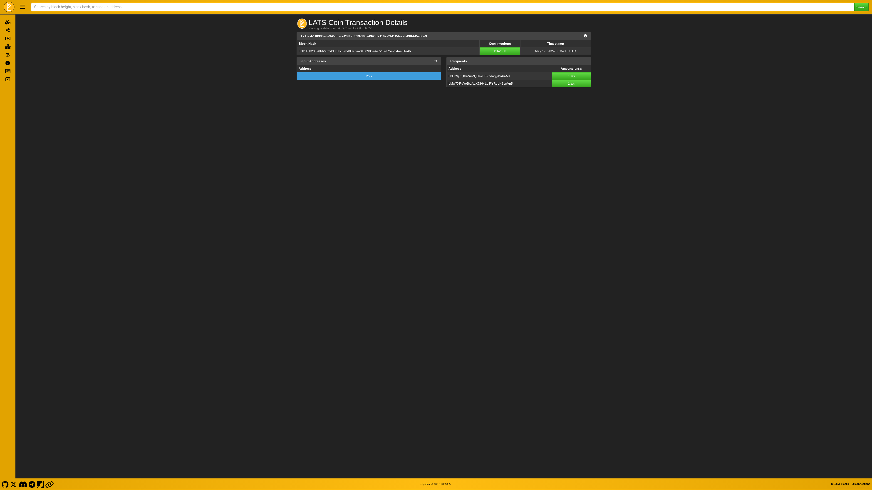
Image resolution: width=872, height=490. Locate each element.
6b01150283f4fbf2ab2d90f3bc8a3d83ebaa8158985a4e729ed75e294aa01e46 (355, 51)
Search (861, 7)
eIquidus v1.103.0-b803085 (436, 484)
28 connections (861, 484)
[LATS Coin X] (13, 484)
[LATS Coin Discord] (22, 484)
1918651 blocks (840, 484)
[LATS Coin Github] (5, 484)
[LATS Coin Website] (49, 484)
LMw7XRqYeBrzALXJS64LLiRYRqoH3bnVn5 (480, 83)
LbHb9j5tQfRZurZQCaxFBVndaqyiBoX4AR (479, 76)
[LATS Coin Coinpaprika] (40, 484)
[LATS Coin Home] (9, 7)
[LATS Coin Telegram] (32, 484)
